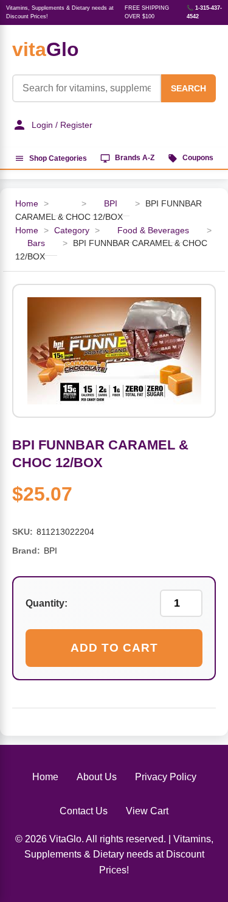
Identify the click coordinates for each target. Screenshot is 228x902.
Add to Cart (114, 647)
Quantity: (46, 603)
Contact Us (84, 811)
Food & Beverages (153, 230)
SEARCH (188, 88)
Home (26, 203)
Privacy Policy (165, 777)
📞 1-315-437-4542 (204, 12)
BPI (110, 203)
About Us (97, 777)
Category (71, 230)
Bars (36, 243)
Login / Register (62, 125)
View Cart (147, 811)
